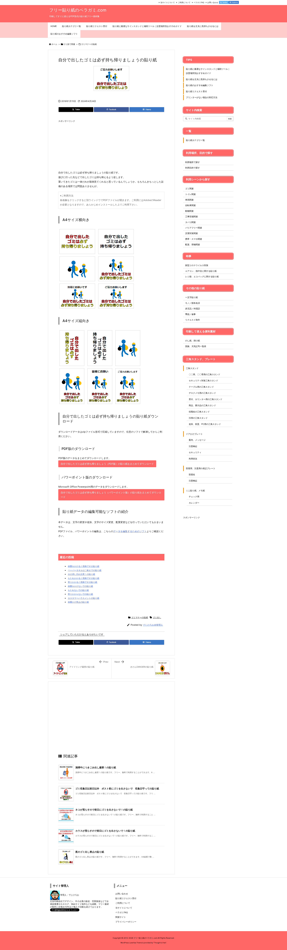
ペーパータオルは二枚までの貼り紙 (84, 570)
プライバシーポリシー (125, 921)
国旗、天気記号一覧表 (195, 346)
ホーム (54, 44)
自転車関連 (190, 205)
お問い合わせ (212, 2)
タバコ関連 (190, 222)
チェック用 (194, 496)
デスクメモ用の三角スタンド (202, 393)
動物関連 (189, 211)
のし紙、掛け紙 (192, 340)
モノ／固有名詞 (192, 303)
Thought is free (160, 943)
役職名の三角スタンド (199, 411)
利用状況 (193, 458)
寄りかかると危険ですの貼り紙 (82, 582)
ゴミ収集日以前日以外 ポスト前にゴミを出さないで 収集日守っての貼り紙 (117, 788)
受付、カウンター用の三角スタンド (205, 399)
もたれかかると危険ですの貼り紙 (83, 578)
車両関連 (189, 199)
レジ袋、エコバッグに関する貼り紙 (202, 276)
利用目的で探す (192, 167)
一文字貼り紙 (191, 297)
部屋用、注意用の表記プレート (200, 468)
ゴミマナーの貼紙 (89, 44)
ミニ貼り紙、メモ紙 (195, 490)
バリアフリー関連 (193, 227)
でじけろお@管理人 (153, 624)
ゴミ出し (157, 617)
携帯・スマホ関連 (193, 239)
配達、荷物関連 (192, 244)
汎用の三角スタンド (198, 418)
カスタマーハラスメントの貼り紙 (83, 598)
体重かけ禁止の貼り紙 (78, 602)
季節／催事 (190, 314)
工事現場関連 (191, 216)
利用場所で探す (192, 162)
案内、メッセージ (197, 440)
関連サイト (120, 917)
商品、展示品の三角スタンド (202, 405)
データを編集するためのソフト (130, 531)
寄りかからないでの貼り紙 (80, 594)
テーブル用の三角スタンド (201, 387)
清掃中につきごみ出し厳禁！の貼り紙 (95, 767)
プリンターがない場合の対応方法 (201, 97)
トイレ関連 (190, 194)
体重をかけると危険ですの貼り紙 (83, 566)
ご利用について (184, 2)
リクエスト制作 (192, 319)
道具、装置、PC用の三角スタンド (205, 424)
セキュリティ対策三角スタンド (203, 380)
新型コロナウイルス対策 (196, 265)
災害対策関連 (191, 233)
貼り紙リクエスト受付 (196, 91)
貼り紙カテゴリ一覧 (195, 140)
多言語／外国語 (192, 308)
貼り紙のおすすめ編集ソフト (199, 85)
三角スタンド (192, 368)
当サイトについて (167, 2)
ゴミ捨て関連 (69, 44)
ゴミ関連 (189, 188)
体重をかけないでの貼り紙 (80, 586)
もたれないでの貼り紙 (78, 590)
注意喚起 (193, 446)
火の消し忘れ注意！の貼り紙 (81, 574)
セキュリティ (195, 452)
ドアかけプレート (194, 434)
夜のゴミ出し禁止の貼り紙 (89, 851)
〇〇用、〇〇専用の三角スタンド (204, 374)
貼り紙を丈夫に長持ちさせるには (201, 79)
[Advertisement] (111, 145)
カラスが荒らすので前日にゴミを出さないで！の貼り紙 (105, 830)
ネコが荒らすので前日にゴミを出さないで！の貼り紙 (104, 809)
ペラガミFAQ (199, 2)
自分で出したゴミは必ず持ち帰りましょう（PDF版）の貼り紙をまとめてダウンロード (107, 463)
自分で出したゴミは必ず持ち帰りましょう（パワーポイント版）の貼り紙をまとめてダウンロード (111, 494)
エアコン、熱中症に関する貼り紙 (201, 271)
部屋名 (192, 474)
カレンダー (194, 502)
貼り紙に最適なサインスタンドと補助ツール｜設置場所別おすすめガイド (208, 71)
